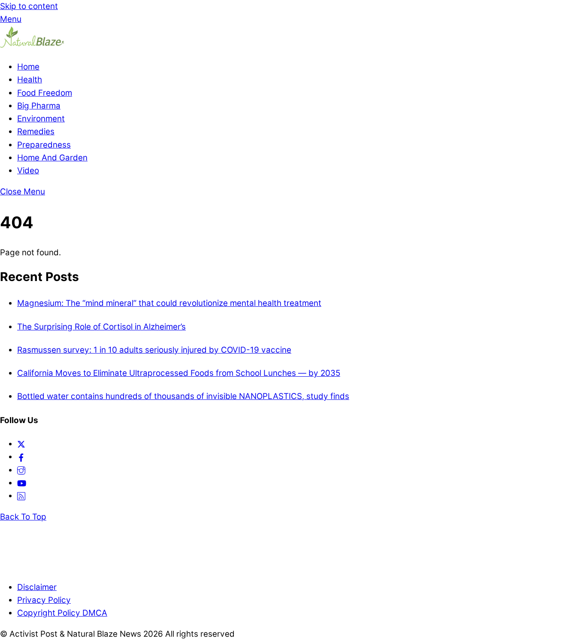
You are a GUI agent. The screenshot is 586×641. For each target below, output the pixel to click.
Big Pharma (38, 106)
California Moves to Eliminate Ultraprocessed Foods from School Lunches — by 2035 (178, 373)
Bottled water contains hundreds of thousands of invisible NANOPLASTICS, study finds (183, 396)
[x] (21, 444)
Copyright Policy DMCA (62, 613)
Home (28, 67)
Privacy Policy (44, 600)
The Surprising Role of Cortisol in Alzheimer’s (101, 327)
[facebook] (21, 457)
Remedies (35, 131)
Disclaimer (37, 587)
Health (29, 80)
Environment (41, 119)
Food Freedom (44, 93)
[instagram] (21, 470)
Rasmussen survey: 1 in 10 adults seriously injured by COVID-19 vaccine (154, 350)
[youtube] (21, 483)
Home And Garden (52, 158)
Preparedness (44, 145)
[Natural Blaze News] (32, 46)
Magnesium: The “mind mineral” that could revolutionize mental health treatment (169, 303)
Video (28, 170)
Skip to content (29, 6)
